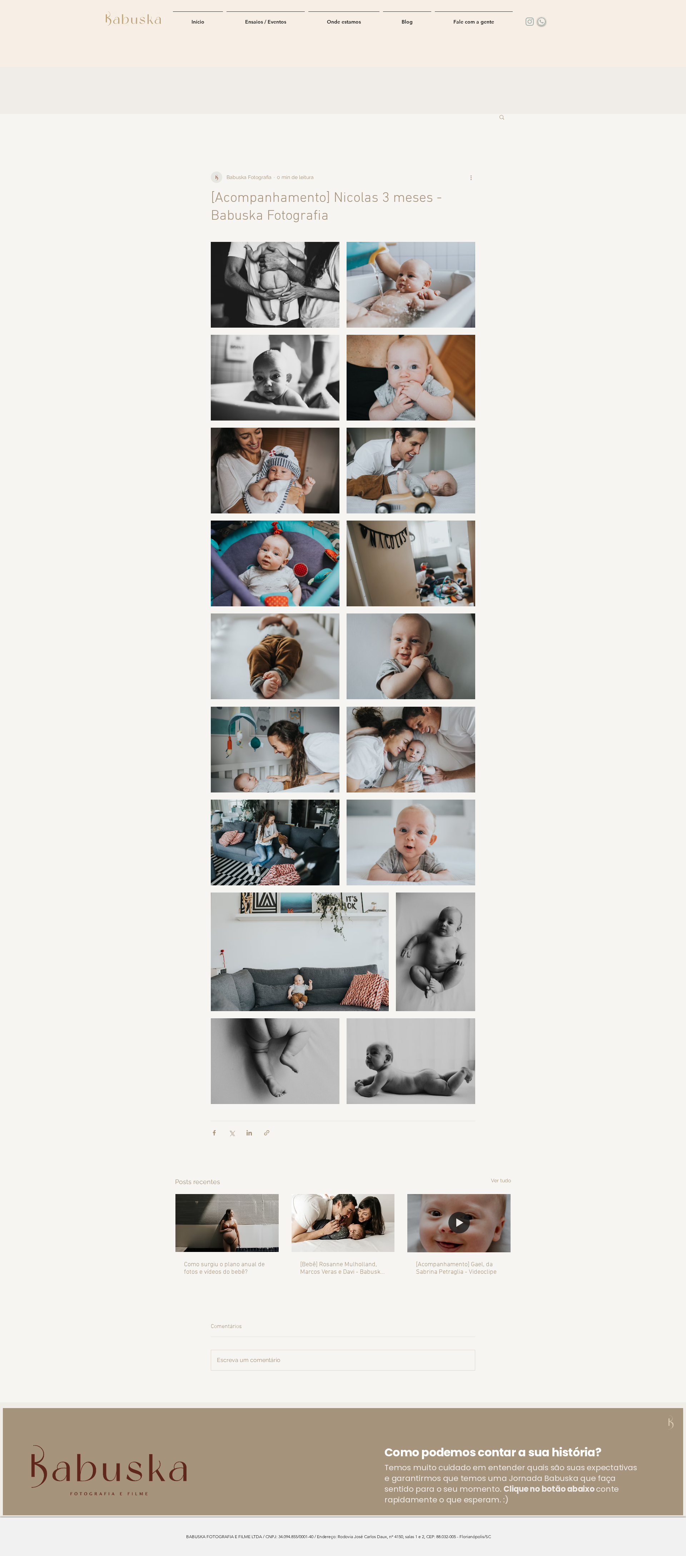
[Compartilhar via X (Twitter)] (231, 1132)
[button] (501, 117)
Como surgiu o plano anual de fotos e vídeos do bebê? (224, 1268)
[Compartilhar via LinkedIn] (249, 1132)
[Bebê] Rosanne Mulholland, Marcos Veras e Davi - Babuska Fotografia (342, 1268)
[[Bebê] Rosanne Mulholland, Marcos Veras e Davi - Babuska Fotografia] (343, 1223)
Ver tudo (501, 1180)
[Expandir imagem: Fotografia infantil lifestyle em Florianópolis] (275, 285)
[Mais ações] (471, 177)
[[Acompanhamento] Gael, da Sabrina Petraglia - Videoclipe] (459, 1223)
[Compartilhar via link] (266, 1132)
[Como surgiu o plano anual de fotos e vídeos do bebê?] (227, 1223)
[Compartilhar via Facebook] (214, 1132)
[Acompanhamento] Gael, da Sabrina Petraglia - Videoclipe (456, 1268)
